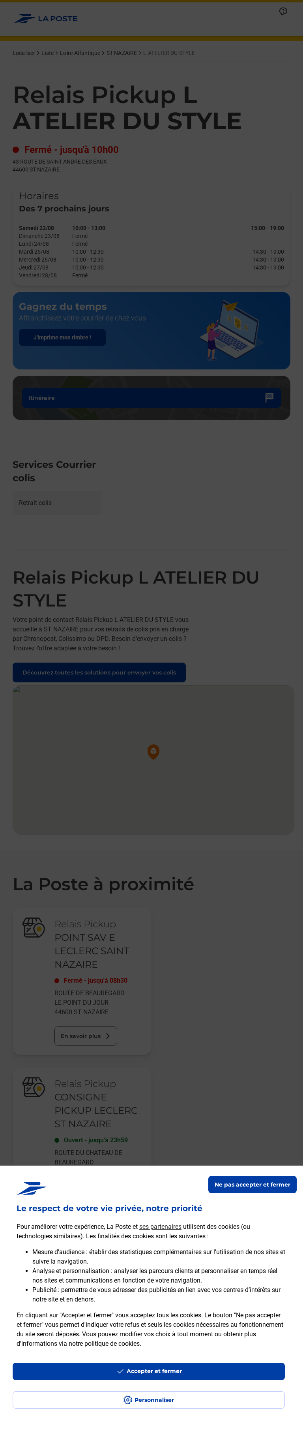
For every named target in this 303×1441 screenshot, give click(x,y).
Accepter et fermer (154, 1371)
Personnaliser (154, 1399)
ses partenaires (160, 1226)
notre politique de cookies (104, 1343)
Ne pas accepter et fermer (252, 1184)
